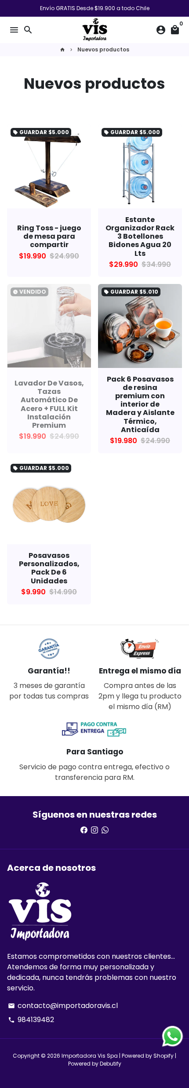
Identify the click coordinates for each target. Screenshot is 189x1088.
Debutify (110, 1063)
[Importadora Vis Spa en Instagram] (94, 830)
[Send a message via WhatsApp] (172, 1036)
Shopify (163, 1055)
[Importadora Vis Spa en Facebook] (83, 830)
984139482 (31, 1020)
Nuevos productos (103, 49)
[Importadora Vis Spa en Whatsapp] (105, 830)
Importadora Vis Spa (90, 1055)
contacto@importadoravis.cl (63, 1006)
